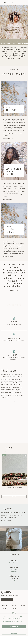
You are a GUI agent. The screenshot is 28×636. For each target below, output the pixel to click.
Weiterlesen (12, 489)
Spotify (4, 608)
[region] (14, 625)
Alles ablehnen (14, 633)
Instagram (4, 605)
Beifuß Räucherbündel (14, 487)
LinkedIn (23, 605)
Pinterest (14, 608)
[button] (25, 455)
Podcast (14, 605)
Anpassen (14, 629)
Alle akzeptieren (14, 626)
